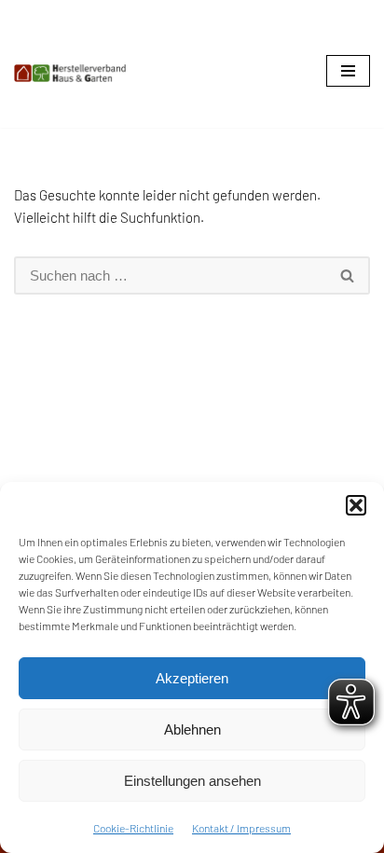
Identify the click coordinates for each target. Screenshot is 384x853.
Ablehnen (192, 729)
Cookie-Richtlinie (133, 827)
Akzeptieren (192, 678)
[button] (356, 505)
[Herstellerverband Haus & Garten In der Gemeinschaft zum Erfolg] (70, 73)
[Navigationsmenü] (348, 71)
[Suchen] (348, 275)
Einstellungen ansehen (192, 781)
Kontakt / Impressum (241, 827)
